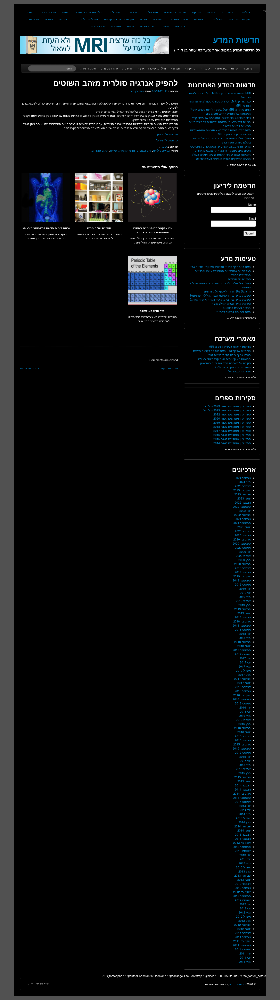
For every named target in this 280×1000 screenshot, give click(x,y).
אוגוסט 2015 (243, 752)
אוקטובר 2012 (242, 892)
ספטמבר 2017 (242, 650)
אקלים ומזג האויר (239, 19)
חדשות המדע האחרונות (222, 84)
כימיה (65, 12)
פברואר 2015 (242, 777)
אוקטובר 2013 (242, 843)
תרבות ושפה (97, 26)
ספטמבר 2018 (242, 625)
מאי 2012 (245, 912)
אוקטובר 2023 (242, 490)
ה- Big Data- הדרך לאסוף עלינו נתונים (227, 291)
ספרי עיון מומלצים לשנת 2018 (232, 426)
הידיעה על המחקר (167, 134)
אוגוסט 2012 (243, 900)
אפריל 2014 (243, 818)
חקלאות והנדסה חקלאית (119, 19)
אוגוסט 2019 (243, 584)
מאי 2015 (245, 765)
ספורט (49, 19)
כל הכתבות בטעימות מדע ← (241, 318)
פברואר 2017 (242, 679)
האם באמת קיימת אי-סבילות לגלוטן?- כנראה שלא (220, 267)
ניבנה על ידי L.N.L (39, 984)
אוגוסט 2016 (243, 703)
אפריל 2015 (243, 769)
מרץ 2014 (244, 822)
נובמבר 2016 (243, 691)
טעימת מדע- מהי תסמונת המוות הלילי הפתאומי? (220, 295)
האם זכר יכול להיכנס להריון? (233, 312)
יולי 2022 (245, 511)
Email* (252, 218)
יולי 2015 (245, 756)
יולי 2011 (245, 953)
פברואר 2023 (242, 494)
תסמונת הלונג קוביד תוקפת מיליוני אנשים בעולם (221, 154)
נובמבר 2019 (243, 572)
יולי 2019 (245, 588)
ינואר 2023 (244, 498)
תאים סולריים (100, 150)
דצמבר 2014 (243, 785)
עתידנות (180, 26)
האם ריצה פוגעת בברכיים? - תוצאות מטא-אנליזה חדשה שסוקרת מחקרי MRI (220, 132)
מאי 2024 (245, 482)
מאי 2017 (245, 666)
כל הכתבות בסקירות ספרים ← (240, 449)
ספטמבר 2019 (242, 580)
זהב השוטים (144, 150)
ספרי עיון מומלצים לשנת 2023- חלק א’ (227, 410)
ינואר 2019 (244, 613)
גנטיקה (196, 12)
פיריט (113, 150)
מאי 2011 (245, 961)
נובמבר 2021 (243, 519)
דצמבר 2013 (243, 834)
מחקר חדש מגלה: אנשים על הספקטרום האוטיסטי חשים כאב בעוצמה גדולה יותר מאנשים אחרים (220, 148)
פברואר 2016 (242, 728)
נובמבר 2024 (243, 478)
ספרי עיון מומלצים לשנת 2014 (232, 443)
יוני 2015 (245, 761)
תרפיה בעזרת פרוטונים (237, 308)
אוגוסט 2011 (243, 949)
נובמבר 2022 (243, 502)
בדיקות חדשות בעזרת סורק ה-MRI (230, 347)
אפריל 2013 (243, 867)
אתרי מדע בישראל (239, 371)
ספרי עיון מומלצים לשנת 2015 (232, 439)
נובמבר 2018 (243, 617)
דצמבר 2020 (243, 531)
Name (252, 205)
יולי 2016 (245, 707)
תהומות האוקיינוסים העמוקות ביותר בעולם (224, 359)
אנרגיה (29, 12)
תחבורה (116, 26)
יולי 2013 (245, 855)
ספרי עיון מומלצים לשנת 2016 (232, 435)
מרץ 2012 (244, 920)
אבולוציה (132, 12)
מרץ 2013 (244, 871)
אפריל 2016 (243, 720)
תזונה (130, 26)
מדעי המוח (227, 12)
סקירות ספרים (109, 68)
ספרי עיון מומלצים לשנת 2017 (232, 431)
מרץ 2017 (244, 674)
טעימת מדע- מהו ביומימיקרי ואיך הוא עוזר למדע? (220, 299)
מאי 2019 (245, 597)
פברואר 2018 (242, 642)
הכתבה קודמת (167, 368)
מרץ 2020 (244, 560)
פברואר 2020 (242, 564)
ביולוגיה (245, 12)
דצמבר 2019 (243, 568)
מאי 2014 (245, 814)
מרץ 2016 (244, 724)
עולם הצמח (32, 19)
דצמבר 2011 (243, 933)
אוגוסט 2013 (243, 851)
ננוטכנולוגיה (151, 12)
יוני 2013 (245, 859)
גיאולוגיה (217, 19)
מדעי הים (65, 19)
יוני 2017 (245, 662)
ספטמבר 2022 (242, 506)
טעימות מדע (88, 68)
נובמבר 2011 (243, 937)
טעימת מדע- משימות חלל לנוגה (231, 303)
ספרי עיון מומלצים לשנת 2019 (232, 422)
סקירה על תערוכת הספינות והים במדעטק (225, 363)
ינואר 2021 (244, 527)
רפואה (211, 12)
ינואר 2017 (244, 683)
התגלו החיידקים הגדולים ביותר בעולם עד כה (223, 159)
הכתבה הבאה (30, 368)
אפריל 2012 (243, 916)
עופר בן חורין (136, 91)
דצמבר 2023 (243, 486)
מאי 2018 (245, 638)
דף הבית (248, 68)
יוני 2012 (245, 908)
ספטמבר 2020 (242, 543)
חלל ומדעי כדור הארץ (88, 12)
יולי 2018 (245, 633)
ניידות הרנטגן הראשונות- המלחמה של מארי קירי (221, 118)
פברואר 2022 (242, 515)
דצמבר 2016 (243, 687)
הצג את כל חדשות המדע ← (241, 164)
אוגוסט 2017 (243, 654)
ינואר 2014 (244, 830)
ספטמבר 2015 (242, 748)
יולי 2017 (245, 658)
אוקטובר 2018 (242, 621)
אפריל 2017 (243, 670)
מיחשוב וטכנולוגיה (175, 12)
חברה (143, 19)
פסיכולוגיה (114, 12)
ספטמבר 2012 (242, 896)
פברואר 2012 (242, 925)
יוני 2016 (245, 711)
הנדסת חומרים (179, 19)
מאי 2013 (245, 863)
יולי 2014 (245, 806)
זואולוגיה (158, 19)
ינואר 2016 (244, 732)
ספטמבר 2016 (242, 699)
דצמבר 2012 (243, 884)
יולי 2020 (245, 551)
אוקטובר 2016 (242, 695)
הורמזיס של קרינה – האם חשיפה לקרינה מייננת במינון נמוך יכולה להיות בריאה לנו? (222, 353)
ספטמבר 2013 (242, 847)
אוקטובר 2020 (242, 539)
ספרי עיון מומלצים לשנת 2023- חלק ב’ (227, 406)
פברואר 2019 (242, 609)
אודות (234, 68)
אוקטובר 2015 (242, 744)
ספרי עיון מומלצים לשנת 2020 (232, 418)
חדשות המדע (126, 150)
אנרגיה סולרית (161, 150)
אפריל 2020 (243, 556)
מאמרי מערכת (235, 338)
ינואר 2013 (244, 879)
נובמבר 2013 (243, 838)
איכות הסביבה (47, 12)
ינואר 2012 (244, 929)
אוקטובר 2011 (242, 941)
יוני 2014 (245, 810)
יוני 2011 (245, 957)
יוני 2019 (245, 592)
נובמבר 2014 (243, 789)
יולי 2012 (245, 904)
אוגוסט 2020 (243, 547)
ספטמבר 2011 (242, 945)
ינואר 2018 (244, 646)
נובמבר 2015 (243, 740)
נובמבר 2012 (243, 888)
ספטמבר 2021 (242, 523)
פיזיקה (165, 26)
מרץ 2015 (244, 773)
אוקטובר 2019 (242, 576)
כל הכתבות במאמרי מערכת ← (240, 377)
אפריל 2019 (243, 601)
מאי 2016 (245, 715)
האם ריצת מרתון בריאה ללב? (233, 367)
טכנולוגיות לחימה (87, 19)
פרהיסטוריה (147, 26)
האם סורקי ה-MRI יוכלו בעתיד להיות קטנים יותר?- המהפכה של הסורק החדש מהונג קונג (220, 111)
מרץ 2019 (244, 605)
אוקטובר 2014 (242, 793)
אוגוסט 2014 (243, 802)
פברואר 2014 (242, 826)
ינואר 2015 (244, 781)
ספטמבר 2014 (242, 797)
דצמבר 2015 (243, 736)
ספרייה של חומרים (239, 279)
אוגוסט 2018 (243, 629)
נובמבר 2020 (243, 535)
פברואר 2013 (242, 875)
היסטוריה (199, 19)
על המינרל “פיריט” (167, 140)
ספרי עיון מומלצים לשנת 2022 (232, 414)
